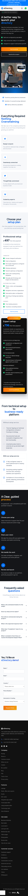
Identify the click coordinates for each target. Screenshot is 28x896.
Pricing (3, 753)
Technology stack (5, 808)
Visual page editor (5, 802)
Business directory (6, 820)
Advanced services (6, 863)
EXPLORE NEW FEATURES (14, 4)
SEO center (4, 796)
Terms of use (4, 776)
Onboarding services (6, 866)
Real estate (4, 823)
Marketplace (4, 857)
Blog (2, 770)
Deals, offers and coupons (7, 791)
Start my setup (14, 49)
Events (2, 794)
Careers (3, 765)
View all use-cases (5, 843)
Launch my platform (14, 389)
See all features (5, 811)
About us (3, 756)
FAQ (2, 773)
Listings (3, 788)
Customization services (7, 860)
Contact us (3, 855)
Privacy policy (4, 779)
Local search (4, 826)
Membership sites (5, 831)
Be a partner (4, 767)
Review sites (4, 840)
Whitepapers (4, 875)
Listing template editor (6, 805)
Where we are (4, 762)
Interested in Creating (9, 698)
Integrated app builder (6, 799)
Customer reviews (5, 759)
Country (6, 683)
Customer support (6, 852)
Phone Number (7, 690)
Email (5, 675)
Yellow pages (4, 834)
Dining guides (4, 837)
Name (5, 668)
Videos (3, 872)
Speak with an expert (14, 54)
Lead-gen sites (5, 828)
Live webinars (4, 869)
